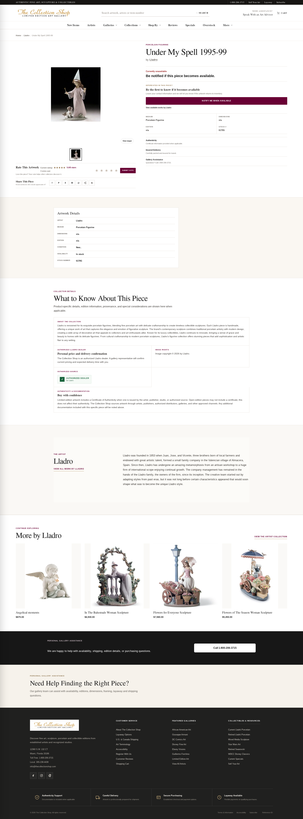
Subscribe (280, 2)
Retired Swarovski (236, 749)
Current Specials (235, 759)
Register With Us (123, 754)
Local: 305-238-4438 (39, 762)
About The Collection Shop (128, 730)
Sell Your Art (254, 2)
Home (18, 35)
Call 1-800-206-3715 (225, 648)
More (226, 25)
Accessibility (122, 749)
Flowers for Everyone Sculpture (172, 612)
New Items (73, 25)
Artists (91, 25)
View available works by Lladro (158, 108)
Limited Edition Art (180, 759)
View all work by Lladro (69, 469)
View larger (127, 141)
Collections (131, 25)
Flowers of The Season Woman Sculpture (247, 612)
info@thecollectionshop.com (43, 766)
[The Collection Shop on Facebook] (33, 775)
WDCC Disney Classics (239, 754)
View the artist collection (270, 537)
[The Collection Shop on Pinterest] (49, 775)
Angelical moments (27, 612)
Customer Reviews (124, 759)
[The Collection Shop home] (44, 13)
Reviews (173, 25)
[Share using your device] (85, 183)
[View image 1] (76, 154)
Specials (190, 25)
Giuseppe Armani (180, 734)
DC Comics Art (179, 739)
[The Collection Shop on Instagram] (41, 775)
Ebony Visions (178, 749)
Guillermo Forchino (180, 754)
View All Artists (179, 764)
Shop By (153, 25)
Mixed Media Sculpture (238, 739)
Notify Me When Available (216, 101)
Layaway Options (124, 734)
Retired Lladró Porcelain (239, 734)
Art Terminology (123, 744)
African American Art (181, 730)
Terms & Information (225, 812)
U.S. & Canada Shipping (127, 739)
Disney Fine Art (179, 744)
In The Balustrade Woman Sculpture (107, 612)
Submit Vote (128, 170)
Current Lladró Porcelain (239, 730)
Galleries (108, 25)
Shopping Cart (122, 764)
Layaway (268, 2)
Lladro (26, 35)
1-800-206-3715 (237, 2)
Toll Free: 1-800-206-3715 (41, 758)
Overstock (209, 25)
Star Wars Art (234, 744)
